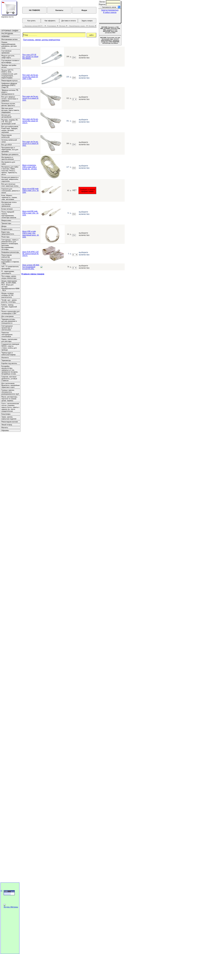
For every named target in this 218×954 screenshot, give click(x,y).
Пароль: (102, 4)
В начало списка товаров (32, 274)
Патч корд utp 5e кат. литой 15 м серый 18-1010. (30, 98)
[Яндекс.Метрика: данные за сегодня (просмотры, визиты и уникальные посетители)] (11, 906)
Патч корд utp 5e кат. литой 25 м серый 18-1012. (30, 143)
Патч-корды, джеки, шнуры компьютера (41, 40)
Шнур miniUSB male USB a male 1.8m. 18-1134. (30, 213)
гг (1, 890)
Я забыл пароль (109, 12)
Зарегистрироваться (109, 10)
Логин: (102, 2)
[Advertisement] (7, 470)
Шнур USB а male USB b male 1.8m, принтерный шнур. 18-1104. (30, 234)
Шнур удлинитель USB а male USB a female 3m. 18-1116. (29, 167)
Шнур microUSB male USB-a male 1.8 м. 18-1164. (30, 190)
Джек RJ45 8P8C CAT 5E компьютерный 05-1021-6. (30, 254)
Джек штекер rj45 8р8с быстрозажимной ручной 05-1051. (30, 267)
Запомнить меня (109, 7)
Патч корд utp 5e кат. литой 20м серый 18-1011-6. (30, 121)
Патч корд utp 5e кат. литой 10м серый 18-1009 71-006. (30, 77)
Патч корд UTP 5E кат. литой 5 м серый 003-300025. (30, 56)
